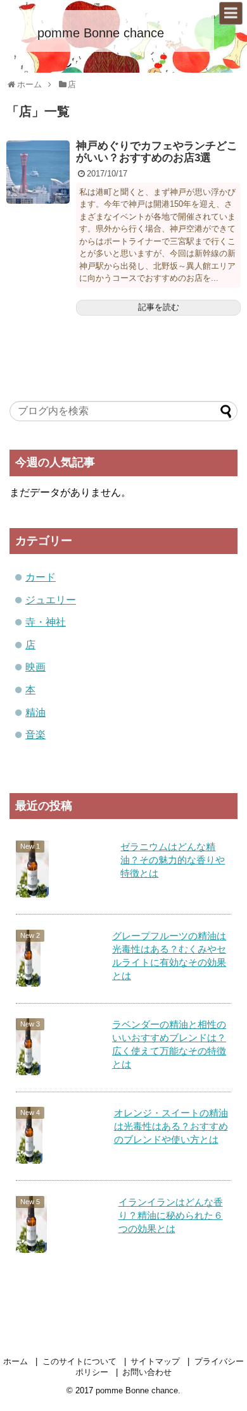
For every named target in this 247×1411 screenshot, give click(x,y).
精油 (35, 712)
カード (40, 577)
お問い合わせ (147, 1372)
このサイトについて (79, 1361)
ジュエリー (50, 600)
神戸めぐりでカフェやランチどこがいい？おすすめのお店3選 (157, 152)
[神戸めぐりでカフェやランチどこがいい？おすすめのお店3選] (38, 172)
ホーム (15, 1361)
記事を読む (158, 307)
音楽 (35, 734)
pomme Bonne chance (100, 33)
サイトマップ (155, 1361)
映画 (35, 667)
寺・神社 (45, 622)
